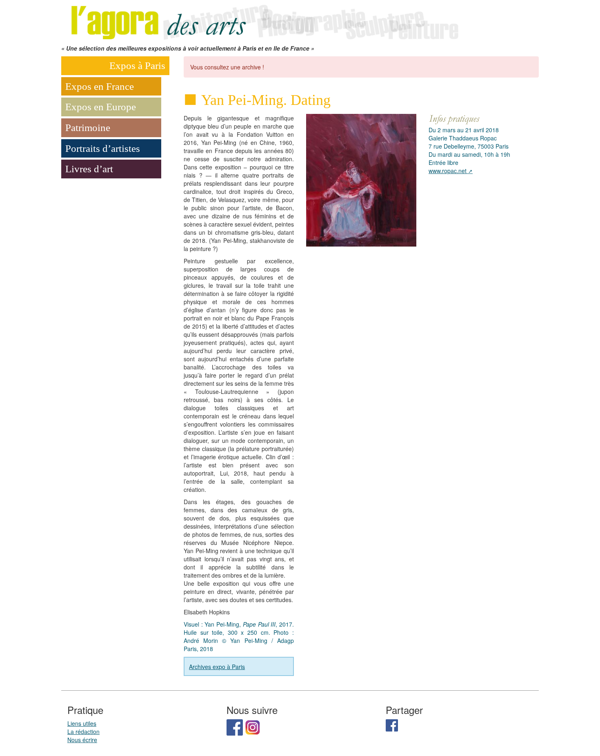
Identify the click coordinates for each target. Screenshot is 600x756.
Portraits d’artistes (102, 148)
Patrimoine (87, 127)
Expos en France (99, 86)
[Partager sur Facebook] (392, 724)
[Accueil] (263, 21)
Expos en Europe (100, 106)
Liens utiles (81, 723)
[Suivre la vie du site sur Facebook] (235, 727)
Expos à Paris (137, 65)
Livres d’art (89, 168)
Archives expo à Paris (217, 667)
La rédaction (83, 731)
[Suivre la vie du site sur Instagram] (252, 727)
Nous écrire (82, 740)
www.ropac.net (448, 171)
